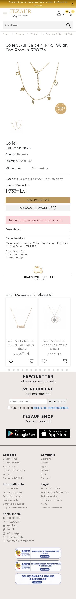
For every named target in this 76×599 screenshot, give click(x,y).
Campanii (46, 478)
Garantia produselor (13, 503)
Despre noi (46, 458)
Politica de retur (11, 500)
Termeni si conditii (50, 488)
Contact (45, 470)
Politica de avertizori (51, 507)
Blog (43, 474)
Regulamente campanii (15, 507)
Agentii (45, 466)
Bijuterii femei (10, 458)
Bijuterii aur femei (39, 34)
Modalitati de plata (13, 492)
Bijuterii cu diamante (14, 470)
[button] (38, 229)
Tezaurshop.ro (9, 34)
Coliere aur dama (24, 34)
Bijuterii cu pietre (52, 179)
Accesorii (7, 474)
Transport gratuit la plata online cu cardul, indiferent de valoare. (38, 4)
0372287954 (24, 161)
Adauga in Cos (38, 200)
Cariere (44, 462)
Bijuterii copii (10, 466)
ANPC (44, 503)
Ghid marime (39, 168)
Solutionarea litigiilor (52, 500)
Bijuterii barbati (11, 462)
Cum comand (10, 488)
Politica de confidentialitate (55, 492)
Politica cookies (49, 496)
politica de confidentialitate (51, 407)
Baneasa (22, 154)
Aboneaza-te (57, 401)
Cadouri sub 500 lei (13, 478)
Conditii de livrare (12, 496)
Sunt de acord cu (39, 407)
